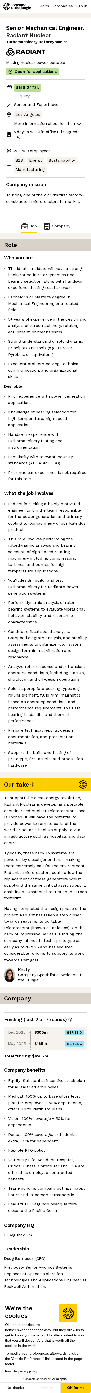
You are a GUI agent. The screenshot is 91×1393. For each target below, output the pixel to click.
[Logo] (17, 6)
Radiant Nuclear (28, 35)
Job (33, 226)
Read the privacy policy (21, 1371)
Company (61, 226)
